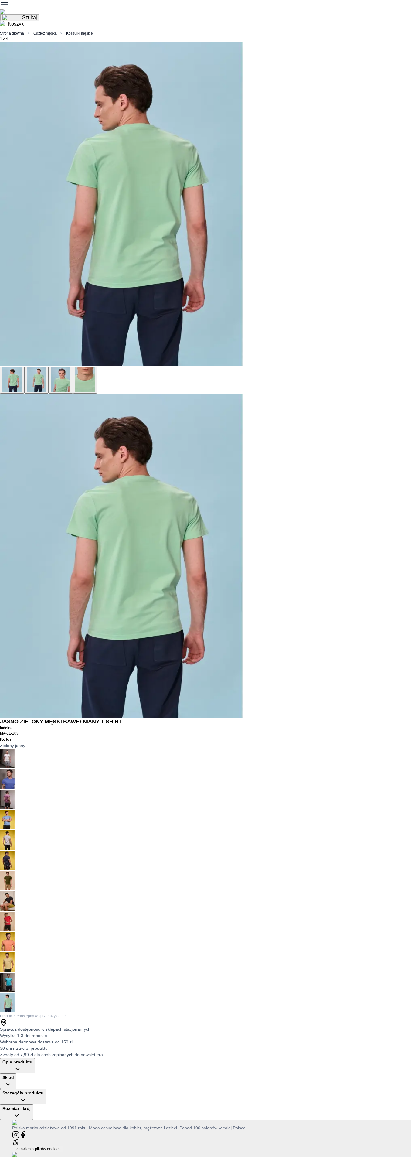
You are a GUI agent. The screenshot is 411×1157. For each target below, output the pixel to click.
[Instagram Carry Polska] (15, 1134)
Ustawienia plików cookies (38, 1149)
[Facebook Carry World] (23, 1134)
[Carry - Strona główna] (20, 1122)
